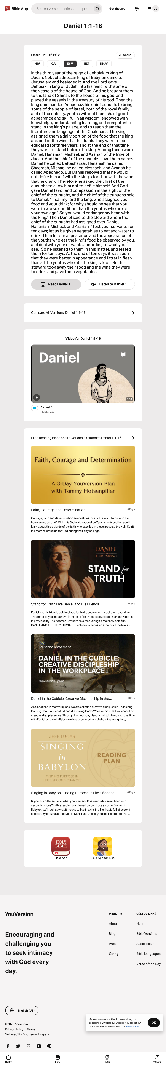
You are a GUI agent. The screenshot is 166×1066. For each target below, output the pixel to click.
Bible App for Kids (103, 858)
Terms (31, 1029)
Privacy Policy (14, 1029)
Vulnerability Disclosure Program (27, 1034)
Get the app (117, 8)
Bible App (60, 858)
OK (154, 1022)
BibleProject (48, 412)
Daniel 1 (51, 407)
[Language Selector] (136, 8)
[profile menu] (152, 8)
